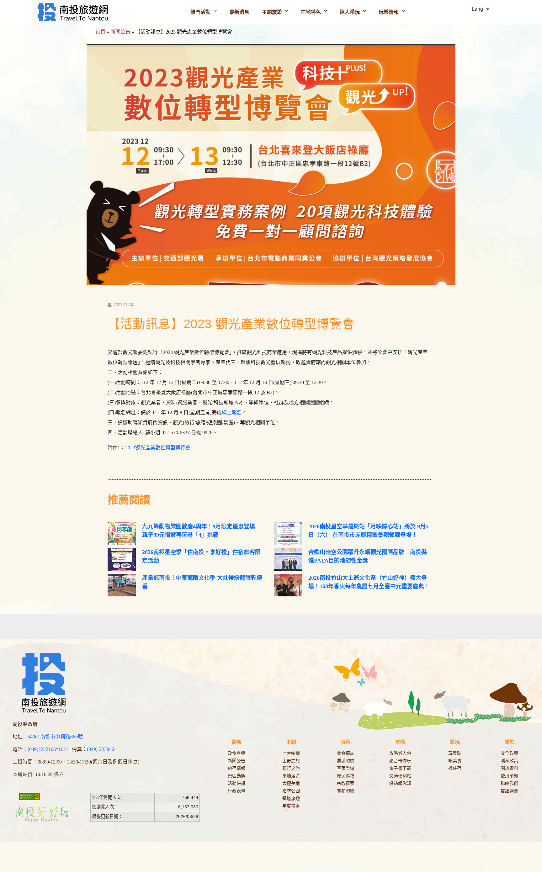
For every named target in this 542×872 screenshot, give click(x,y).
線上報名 (232, 412)
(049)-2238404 (102, 749)
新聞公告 (120, 31)
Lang (477, 9)
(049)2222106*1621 (48, 749)
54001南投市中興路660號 (55, 736)
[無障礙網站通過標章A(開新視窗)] (29, 796)
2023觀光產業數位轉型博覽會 (157, 447)
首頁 (100, 31)
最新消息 (239, 12)
